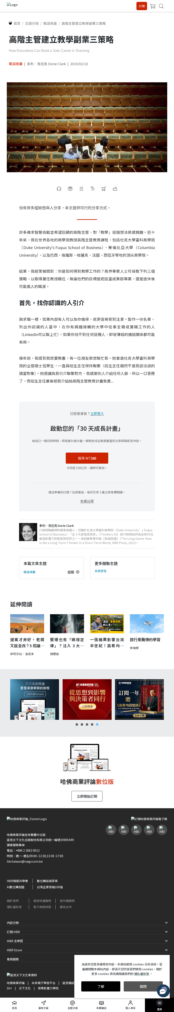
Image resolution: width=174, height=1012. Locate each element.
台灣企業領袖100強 (50, 887)
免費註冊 (87, 501)
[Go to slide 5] (97, 724)
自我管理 (101, 570)
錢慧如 (54, 654)
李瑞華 (134, 648)
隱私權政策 (14, 907)
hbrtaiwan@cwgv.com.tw (25, 861)
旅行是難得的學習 (145, 639)
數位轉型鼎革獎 (47, 881)
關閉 (143, 986)
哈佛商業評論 (16, 983)
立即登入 (97, 413)
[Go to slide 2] (82, 724)
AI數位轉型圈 (15, 887)
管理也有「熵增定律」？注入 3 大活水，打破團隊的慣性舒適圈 (67, 643)
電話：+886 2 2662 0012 (23, 850)
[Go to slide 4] (92, 724)
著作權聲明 (67, 901)
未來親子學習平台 (43, 983)
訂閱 (142, 6)
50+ (9, 988)
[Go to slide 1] (77, 724)
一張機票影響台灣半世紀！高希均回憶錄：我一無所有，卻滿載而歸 (107, 643)
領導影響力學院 (48, 988)
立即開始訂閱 (87, 796)
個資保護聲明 (42, 901)
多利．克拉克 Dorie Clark (46, 63)
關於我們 (13, 901)
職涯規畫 (15, 63)
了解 (100, 986)
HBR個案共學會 (17, 881)
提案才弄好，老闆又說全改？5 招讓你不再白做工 (27, 643)
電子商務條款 (42, 907)
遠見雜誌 (68, 983)
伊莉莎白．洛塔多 (22, 654)
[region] (87, 699)
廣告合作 (66, 907)
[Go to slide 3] (87, 724)
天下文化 (25, 988)
